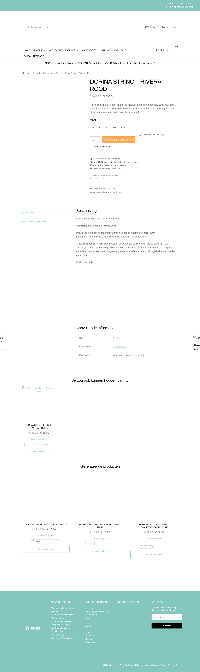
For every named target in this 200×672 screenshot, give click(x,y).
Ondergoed (48, 73)
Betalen (54, 611)
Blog (175, 4)
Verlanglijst (152, 27)
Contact (188, 4)
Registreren (90, 635)
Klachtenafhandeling (60, 628)
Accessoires (89, 50)
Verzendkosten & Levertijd (63, 608)
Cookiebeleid (57, 631)
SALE (123, 50)
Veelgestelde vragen (180, 7)
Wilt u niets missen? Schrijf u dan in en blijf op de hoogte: (165, 608)
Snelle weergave (39, 439)
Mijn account (170, 27)
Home (27, 50)
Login (87, 632)
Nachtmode (55, 50)
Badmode (70, 50)
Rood (123, 347)
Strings (59, 73)
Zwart (116, 347)
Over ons (89, 608)
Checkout (89, 639)
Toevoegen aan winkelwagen (118, 139)
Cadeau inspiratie (34, 56)
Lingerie (38, 50)
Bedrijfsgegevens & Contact (97, 611)
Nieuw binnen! (110, 50)
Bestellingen (90, 642)
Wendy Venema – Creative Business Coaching (164, 665)
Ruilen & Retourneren (61, 621)
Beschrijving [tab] (28, 212)
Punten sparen (58, 618)
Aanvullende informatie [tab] (34, 221)
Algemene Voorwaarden (62, 638)
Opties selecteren (39, 451)
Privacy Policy (57, 634)
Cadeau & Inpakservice (62, 614)
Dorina (105, 192)
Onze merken (91, 614)
